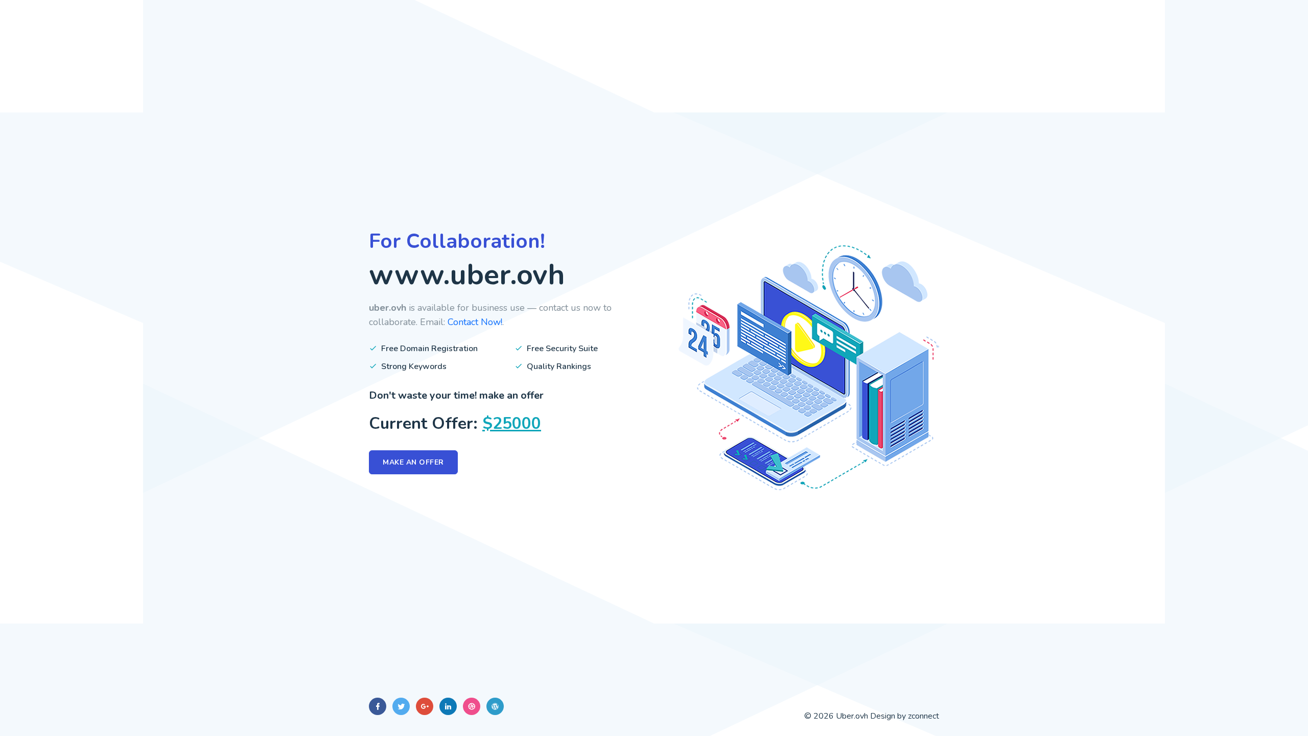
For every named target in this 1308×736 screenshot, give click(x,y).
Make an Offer (413, 462)
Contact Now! (475, 322)
